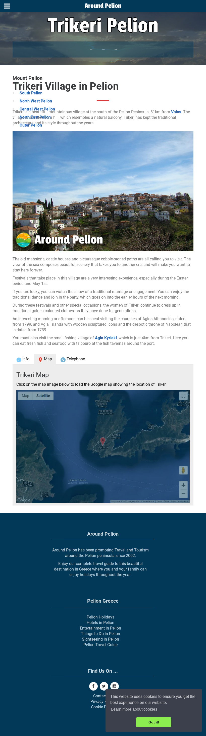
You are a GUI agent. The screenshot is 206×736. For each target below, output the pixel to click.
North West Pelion (36, 101)
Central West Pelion (37, 109)
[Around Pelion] (103, 6)
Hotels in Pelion (100, 622)
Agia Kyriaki (106, 337)
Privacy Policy (102, 701)
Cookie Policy (103, 707)
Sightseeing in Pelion (100, 639)
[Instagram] (114, 686)
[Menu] (7, 6)
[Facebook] (93, 686)
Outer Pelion (31, 125)
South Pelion (31, 93)
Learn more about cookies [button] (134, 709)
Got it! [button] (153, 722)
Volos (176, 111)
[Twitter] (104, 686)
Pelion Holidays (100, 617)
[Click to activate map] (103, 446)
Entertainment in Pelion (100, 628)
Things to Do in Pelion (100, 633)
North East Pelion (35, 117)
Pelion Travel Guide (100, 644)
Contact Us (103, 696)
